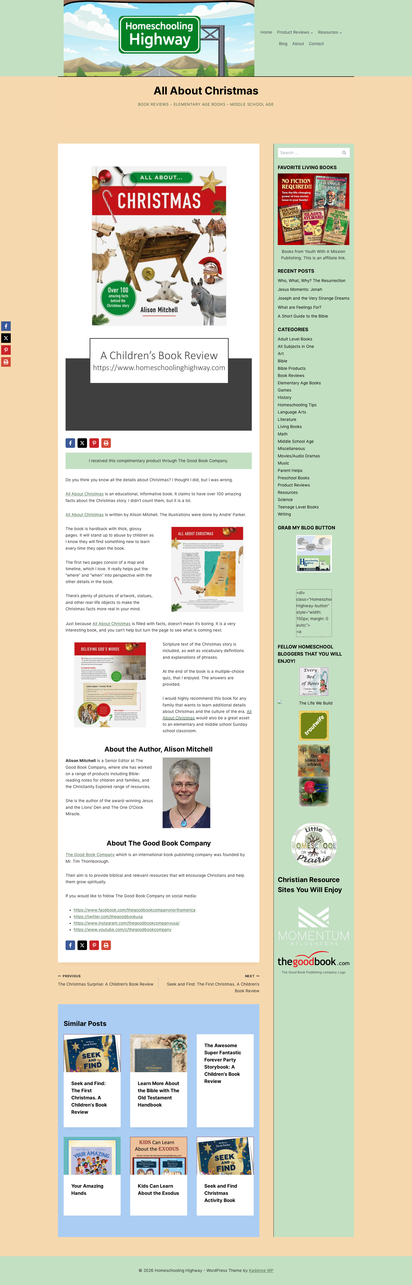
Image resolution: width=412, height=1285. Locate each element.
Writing (284, 514)
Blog (283, 43)
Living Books (290, 426)
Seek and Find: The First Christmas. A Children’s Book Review (213, 983)
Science (285, 499)
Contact (316, 43)
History (284, 397)
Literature (287, 419)
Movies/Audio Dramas (299, 456)
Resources (288, 492)
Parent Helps (290, 470)
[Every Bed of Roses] (314, 681)
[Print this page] (106, 443)
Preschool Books (293, 477)
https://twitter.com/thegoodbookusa (108, 916)
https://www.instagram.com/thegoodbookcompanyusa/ (127, 923)
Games (284, 390)
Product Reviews (294, 485)
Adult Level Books (295, 339)
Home (266, 32)
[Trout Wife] (314, 726)
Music (283, 463)
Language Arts (292, 412)
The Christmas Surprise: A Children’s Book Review (106, 980)
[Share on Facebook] (70, 443)
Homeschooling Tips (297, 404)
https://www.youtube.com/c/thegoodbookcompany (122, 929)
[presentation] (92, 1053)
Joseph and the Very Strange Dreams (314, 298)
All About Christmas (85, 493)
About (298, 43)
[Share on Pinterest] (94, 443)
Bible (282, 361)
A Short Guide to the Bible (303, 316)
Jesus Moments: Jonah (300, 289)
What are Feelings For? (299, 307)
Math (283, 434)
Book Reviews (153, 104)
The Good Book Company (90, 854)
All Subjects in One (296, 346)
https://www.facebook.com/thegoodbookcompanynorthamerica (135, 910)
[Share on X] (82, 443)
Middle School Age (252, 104)
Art (281, 353)
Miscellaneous (291, 448)
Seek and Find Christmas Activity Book (220, 1193)
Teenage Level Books (298, 507)
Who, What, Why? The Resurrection (311, 280)
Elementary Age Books (200, 104)
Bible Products (292, 368)
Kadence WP (261, 1270)
